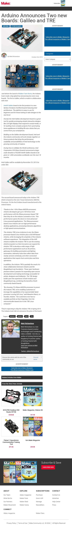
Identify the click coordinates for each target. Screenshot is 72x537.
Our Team (7, 495)
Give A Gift (39, 498)
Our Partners (8, 501)
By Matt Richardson (14, 56)
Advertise (55, 498)
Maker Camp (24, 505)
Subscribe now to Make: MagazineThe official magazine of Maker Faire (22, 369)
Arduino (6, 26)
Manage (39, 501)
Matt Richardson (27, 323)
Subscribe (57, 3)
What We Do (8, 498)
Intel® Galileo (8, 105)
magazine (25, 495)
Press (54, 505)
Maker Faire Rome (25, 93)
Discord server (35, 358)
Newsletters (40, 505)
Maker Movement (10, 505)
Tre (32, 316)
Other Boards (16, 26)
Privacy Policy (11, 523)
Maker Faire (24, 498)
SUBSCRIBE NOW (48, 467)
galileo (20, 316)
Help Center (56, 501)
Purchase (39, 495)
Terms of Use (22, 523)
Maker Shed (24, 501)
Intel (26, 316)
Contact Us (56, 495)
